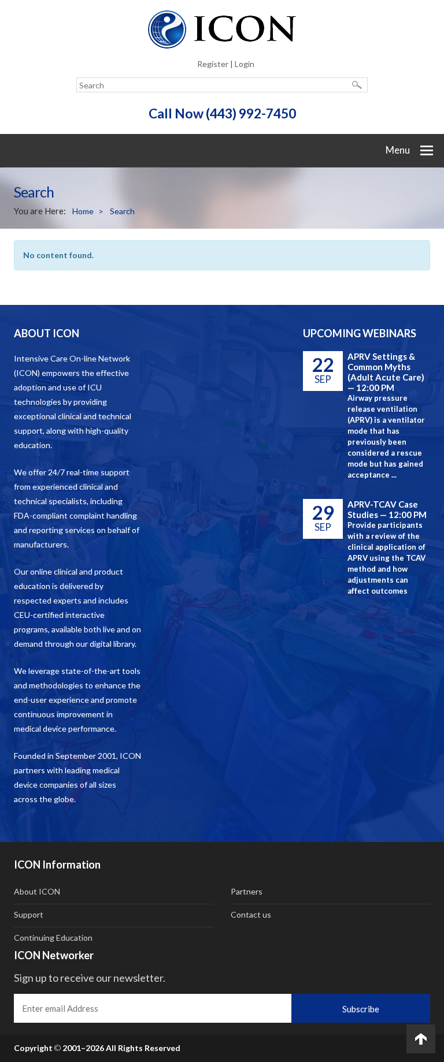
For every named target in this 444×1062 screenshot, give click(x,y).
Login (244, 64)
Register (212, 64)
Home (87, 211)
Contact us (251, 914)
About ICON (37, 891)
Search (122, 211)
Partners (246, 891)
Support (28, 914)
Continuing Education (53, 937)
